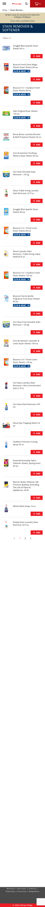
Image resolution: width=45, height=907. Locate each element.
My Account (11, 889)
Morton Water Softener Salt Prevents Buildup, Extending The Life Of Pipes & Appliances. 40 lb (26, 486)
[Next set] (30, 538)
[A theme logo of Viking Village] (17, 2)
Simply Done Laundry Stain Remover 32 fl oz (25, 523)
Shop (4, 10)
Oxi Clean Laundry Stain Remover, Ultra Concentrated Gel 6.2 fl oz (27, 385)
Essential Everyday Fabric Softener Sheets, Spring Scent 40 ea (26, 463)
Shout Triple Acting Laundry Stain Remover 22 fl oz (26, 192)
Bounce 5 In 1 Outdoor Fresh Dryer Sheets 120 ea (26, 274)
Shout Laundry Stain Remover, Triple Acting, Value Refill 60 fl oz (26, 254)
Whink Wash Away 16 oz (24, 506)
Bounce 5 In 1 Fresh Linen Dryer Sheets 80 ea (25, 229)
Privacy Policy (10, 891)
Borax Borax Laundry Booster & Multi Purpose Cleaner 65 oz (27, 135)
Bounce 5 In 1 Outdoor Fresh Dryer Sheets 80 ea (26, 89)
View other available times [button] (22, 20)
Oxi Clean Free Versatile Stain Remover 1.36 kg (26, 323)
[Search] (26, 2)
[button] (37, 56)
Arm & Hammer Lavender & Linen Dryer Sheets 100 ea (26, 342)
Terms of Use (21, 891)
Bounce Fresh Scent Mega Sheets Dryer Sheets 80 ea (25, 66)
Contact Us (32, 889)
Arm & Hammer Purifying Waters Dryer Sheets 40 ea (25, 154)
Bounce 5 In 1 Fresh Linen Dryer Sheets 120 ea (25, 361)
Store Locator (21, 889)
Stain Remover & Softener (22, 10)
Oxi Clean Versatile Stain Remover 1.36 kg (24, 173)
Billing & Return (34, 891)
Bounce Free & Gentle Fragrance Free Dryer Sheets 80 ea (26, 299)
